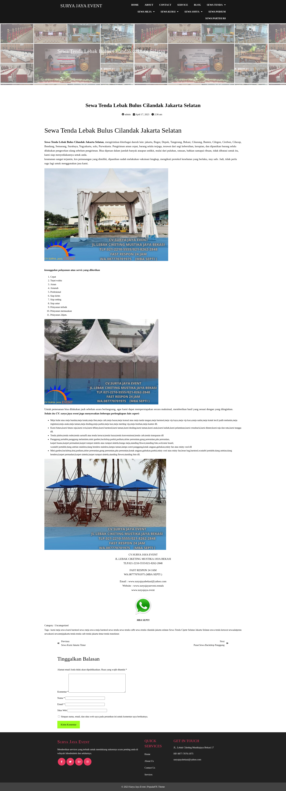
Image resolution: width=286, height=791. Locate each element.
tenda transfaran (111, 634)
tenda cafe (81, 634)
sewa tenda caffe (127, 630)
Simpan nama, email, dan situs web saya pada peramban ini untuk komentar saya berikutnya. (104, 716)
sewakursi (49, 634)
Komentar (63, 691)
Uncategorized (62, 625)
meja (58, 630)
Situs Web (62, 710)
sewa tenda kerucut (219, 630)
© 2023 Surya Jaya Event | (134, 786)
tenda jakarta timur (95, 634)
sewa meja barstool (99, 630)
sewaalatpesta (235, 630)
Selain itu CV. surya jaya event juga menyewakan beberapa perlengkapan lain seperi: (92, 413)
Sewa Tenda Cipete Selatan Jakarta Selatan (189, 630)
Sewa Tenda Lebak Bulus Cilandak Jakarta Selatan (113, 130)
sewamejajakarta (62, 634)
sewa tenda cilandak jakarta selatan (152, 630)
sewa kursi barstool (70, 630)
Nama (61, 698)
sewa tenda (113, 630)
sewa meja (85, 630)
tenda (73, 634)
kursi (53, 630)
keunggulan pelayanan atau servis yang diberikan (72, 270)
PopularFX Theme (156, 786)
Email (61, 704)
